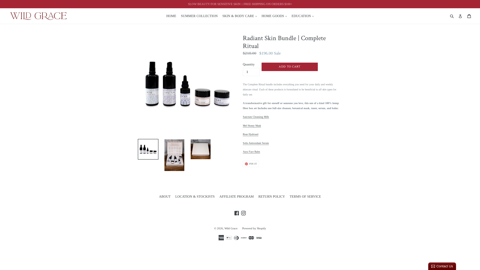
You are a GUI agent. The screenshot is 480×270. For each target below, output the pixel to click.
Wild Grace (231, 228)
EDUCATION (304, 16)
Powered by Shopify (254, 228)
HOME (171, 16)
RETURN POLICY (271, 196)
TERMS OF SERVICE (305, 196)
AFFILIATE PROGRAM (236, 196)
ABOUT (165, 196)
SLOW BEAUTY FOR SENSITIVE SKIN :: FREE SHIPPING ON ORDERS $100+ (240, 4)
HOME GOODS (275, 16)
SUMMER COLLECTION (199, 16)
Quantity (249, 64)
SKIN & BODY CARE (240, 16)
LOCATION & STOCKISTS (195, 196)
